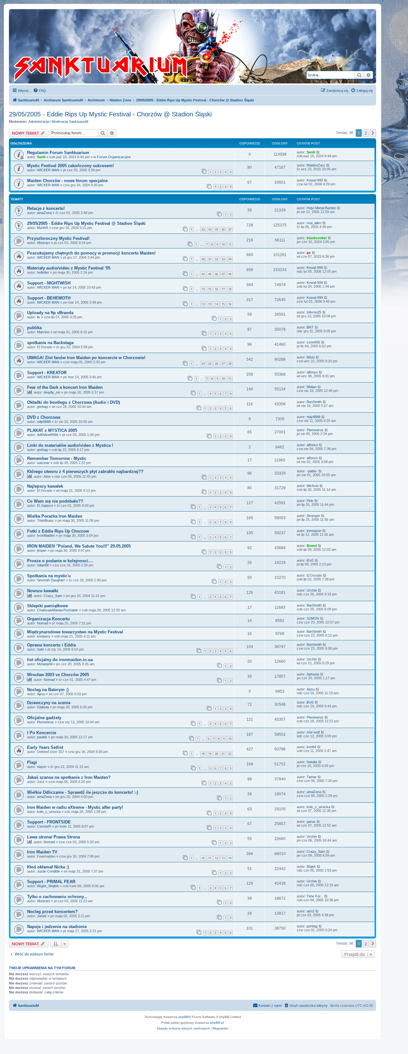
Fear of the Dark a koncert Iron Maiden (65, 387)
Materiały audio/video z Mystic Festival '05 (68, 268)
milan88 (43, 565)
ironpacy (43, 636)
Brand (312, 546)
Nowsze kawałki (42, 590)
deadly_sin (52, 392)
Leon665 (313, 342)
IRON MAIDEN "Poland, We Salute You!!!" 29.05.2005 (79, 546)
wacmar (43, 463)
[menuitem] (39, 90)
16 (216, 289)
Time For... (315, 896)
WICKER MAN (48, 170)
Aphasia (313, 674)
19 (209, 754)
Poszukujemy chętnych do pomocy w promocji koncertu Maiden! (91, 253)
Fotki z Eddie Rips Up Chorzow (58, 531)
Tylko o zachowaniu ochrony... (57, 896)
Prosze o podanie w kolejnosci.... (60, 560)
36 (223, 229)
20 (216, 754)
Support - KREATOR (47, 372)
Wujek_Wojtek (48, 886)
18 (229, 289)
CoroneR (44, 826)
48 (229, 274)
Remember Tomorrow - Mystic (56, 458)
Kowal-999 (315, 180)
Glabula (43, 707)
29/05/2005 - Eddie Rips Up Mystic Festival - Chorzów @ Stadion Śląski (110, 114)
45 (209, 274)
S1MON (313, 618)
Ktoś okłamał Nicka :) (48, 867)
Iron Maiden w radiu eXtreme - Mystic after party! (75, 807)
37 (229, 229)
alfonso (312, 372)
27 (223, 364)
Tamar (312, 777)
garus (311, 821)
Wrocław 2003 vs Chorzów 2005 (58, 674)
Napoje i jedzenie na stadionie (57, 926)
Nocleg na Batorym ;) (48, 689)
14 (203, 289)
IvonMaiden (46, 535)
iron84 (311, 747)
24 (203, 364)
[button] (373, 133)
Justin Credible (48, 871)
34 (209, 229)
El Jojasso (45, 505)
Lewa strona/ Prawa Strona (53, 837)
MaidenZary (316, 165)
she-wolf (313, 732)
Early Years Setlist (45, 747)
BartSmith (314, 402)
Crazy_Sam (53, 596)
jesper (42, 550)
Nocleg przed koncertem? (52, 911)
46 (216, 274)
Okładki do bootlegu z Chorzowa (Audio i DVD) (73, 402)
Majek (311, 866)
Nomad (42, 623)
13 (209, 304)
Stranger (313, 516)
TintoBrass (45, 520)
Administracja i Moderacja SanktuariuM (58, 121)
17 (223, 289)
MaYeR (42, 228)
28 (229, 364)
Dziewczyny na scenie (48, 702)
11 (229, 244)
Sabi (40, 649)
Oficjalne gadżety (44, 717)
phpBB (183, 1017)
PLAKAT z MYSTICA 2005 (52, 430)
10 (223, 244)
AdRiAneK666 (47, 435)
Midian (312, 387)
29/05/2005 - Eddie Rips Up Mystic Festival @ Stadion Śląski (86, 223)
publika (34, 327)
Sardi (41, 157)
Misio (311, 357)
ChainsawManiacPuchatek (57, 610)
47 (223, 274)
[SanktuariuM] (130, 46)
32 (216, 259)
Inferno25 (314, 312)
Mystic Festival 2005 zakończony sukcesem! (70, 165)
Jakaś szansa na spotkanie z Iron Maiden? (69, 777)
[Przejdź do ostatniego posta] (318, 152)
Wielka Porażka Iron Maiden (54, 516)
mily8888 (44, 422)
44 (203, 274)
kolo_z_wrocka (49, 812)
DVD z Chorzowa (43, 417)
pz (309, 252)
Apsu (41, 694)
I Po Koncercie (41, 732)
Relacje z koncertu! (46, 208)
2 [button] (366, 133)
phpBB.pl (217, 1022)
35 (216, 229)
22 (229, 754)
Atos (47, 476)
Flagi (32, 762)
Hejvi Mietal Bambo (321, 208)
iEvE (310, 560)
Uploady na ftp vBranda (50, 312)
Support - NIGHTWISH (48, 283)
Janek (42, 916)
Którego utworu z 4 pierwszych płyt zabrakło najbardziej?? (85, 471)
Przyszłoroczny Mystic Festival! (58, 238)
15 (209, 289)
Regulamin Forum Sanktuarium (58, 152)
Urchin (312, 590)
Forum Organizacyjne (114, 157)
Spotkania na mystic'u (49, 575)
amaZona (44, 213)
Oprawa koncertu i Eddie (51, 645)
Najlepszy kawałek (45, 486)
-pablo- (312, 471)
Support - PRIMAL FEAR (51, 881)
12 (203, 304)
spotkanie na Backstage (50, 342)
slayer (42, 767)
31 (209, 259)
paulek (42, 737)
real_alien (314, 223)
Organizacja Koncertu (48, 618)
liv (38, 317)
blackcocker (317, 238)
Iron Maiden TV (42, 852)
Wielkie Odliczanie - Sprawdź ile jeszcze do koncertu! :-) (82, 792)
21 (223, 754)
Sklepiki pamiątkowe (47, 605)
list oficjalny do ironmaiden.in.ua (60, 659)
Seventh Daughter (51, 580)
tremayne (314, 531)
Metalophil (44, 664)
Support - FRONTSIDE (49, 822)
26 (216, 364)
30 (203, 259)
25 (209, 364)
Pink (310, 501)
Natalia (312, 762)
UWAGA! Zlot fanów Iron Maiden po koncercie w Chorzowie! (86, 357)
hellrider (43, 272)
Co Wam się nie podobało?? (55, 501)
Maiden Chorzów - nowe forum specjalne (67, 180)
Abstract (43, 243)
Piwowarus (315, 430)
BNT (310, 327)
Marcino (43, 332)
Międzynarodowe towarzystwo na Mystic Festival (75, 632)
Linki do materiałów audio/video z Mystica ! (70, 445)
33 (203, 229)
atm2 (310, 911)
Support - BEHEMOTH (48, 298)
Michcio (312, 486)
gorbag (42, 407)
